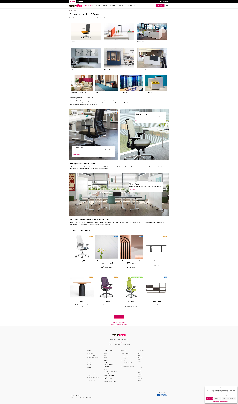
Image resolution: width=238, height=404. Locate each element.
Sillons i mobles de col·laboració (78, 92)
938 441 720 (112, 342)
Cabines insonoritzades (108, 363)
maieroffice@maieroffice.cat (122, 342)
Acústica (73, 70)
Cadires (73, 41)
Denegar (217, 398)
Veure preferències (229, 398)
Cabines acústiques (108, 70)
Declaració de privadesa (224, 401)
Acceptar (210, 398)
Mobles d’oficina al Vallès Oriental (119, 324)
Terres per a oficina (110, 381)
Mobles (70, 10)
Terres (96, 92)
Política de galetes (216, 401)
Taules (105, 41)
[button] (235, 388)
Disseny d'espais (125, 356)
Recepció (106, 367)
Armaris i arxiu (140, 41)
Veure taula (132, 189)
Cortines (123, 351)
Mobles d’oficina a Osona (119, 322)
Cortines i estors (124, 92)
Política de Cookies (89, 397)
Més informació (76, 154)
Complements (148, 92)
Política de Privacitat (82, 397)
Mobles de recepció (141, 70)
